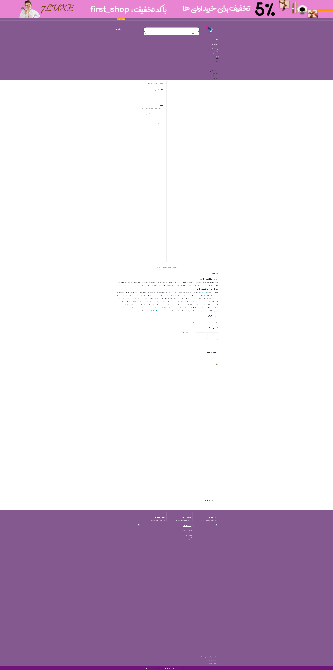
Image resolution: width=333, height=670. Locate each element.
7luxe (200, 292)
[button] (121, 19)
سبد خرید (188, 535)
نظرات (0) (158, 267)
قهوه (196, 285)
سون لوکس (205, 292)
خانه (217, 39)
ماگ (217, 46)
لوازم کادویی (215, 51)
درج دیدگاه (207, 338)
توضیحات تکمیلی (167, 267)
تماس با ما (216, 54)
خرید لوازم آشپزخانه (213, 49)
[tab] (175, 267)
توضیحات (175, 267)
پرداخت (189, 532)
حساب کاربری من (186, 530)
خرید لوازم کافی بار (158, 310)
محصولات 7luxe (215, 44)
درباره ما (216, 56)
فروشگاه (216, 41)
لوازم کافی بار (159, 83)
